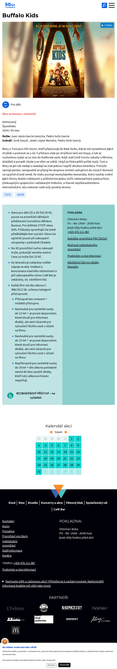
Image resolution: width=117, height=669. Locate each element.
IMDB (20, 195)
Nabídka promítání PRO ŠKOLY (87, 238)
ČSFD (7, 195)
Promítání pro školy (15, 536)
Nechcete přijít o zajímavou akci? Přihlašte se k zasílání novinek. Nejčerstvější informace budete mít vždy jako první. (53, 583)
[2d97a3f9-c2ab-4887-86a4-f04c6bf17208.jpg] (58, 60)
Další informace (12, 550)
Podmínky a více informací (84, 256)
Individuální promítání (9, 543)
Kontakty (8, 521)
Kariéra (6, 556)
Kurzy (6, 526)
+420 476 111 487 (78, 232)
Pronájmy (8, 531)
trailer (108, 25)
